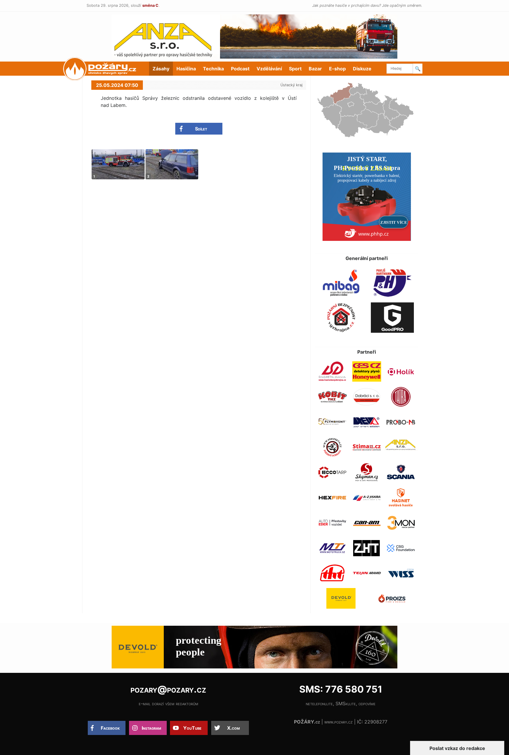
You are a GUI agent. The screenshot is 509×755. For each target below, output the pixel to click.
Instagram (151, 728)
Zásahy (161, 69)
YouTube (192, 728)
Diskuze (362, 69)
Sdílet (201, 129)
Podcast (240, 69)
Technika (213, 69)
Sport (295, 69)
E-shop (337, 69)
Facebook (110, 728)
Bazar (315, 69)
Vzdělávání (269, 69)
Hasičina (186, 69)
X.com (233, 728)
